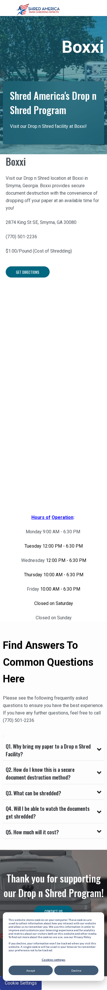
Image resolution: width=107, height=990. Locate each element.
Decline (76, 970)
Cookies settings (53, 959)
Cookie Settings (21, 983)
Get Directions (27, 272)
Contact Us (54, 911)
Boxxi (16, 161)
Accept (30, 970)
